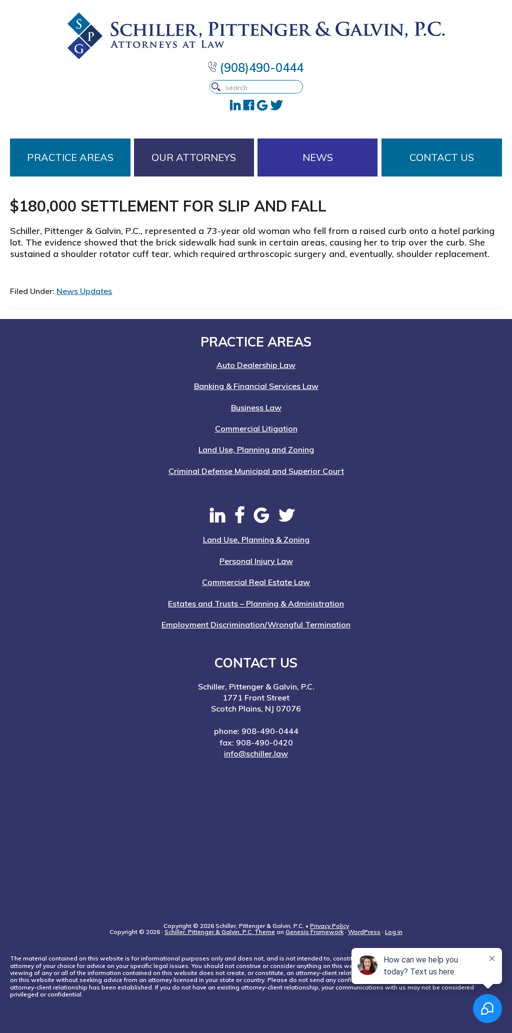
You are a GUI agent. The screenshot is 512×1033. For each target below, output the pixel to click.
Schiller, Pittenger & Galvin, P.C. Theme (219, 932)
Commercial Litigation (256, 429)
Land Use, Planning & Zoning (256, 539)
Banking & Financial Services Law (256, 386)
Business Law (256, 407)
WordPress (364, 932)
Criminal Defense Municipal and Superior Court (256, 471)
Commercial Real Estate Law (256, 582)
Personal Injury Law (256, 561)
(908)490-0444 (260, 67)
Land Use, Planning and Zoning (256, 449)
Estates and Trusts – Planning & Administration (256, 603)
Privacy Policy (329, 926)
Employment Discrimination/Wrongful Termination (256, 625)
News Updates (84, 291)
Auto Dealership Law (256, 365)
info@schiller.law (256, 753)
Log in (393, 932)
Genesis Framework (315, 932)
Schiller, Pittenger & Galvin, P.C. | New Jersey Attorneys (256, 35)
